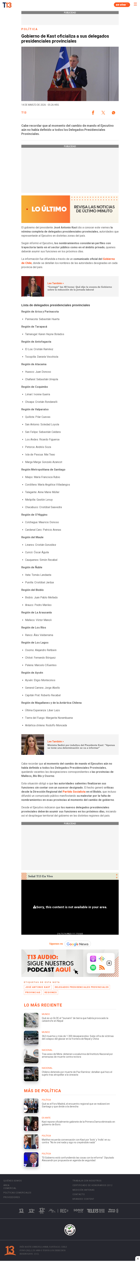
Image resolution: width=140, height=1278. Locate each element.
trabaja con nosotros (87, 1181)
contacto (79, 1194)
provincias (32, 992)
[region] (70, 1270)
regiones (51, 992)
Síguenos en (56, 943)
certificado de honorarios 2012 (93, 1185)
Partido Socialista (74, 791)
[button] (93, 112)
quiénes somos (12, 1181)
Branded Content (83, 1199)
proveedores (11, 1197)
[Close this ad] (137, 1258)
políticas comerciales (17, 1192)
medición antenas (83, 1190)
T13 (23, 112)
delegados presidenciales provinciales (82, 987)
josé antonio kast (37, 987)
